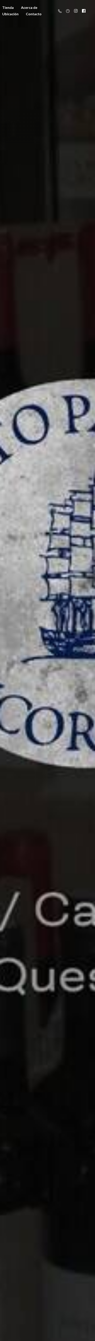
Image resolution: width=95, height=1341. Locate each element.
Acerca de (29, 7)
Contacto (34, 14)
